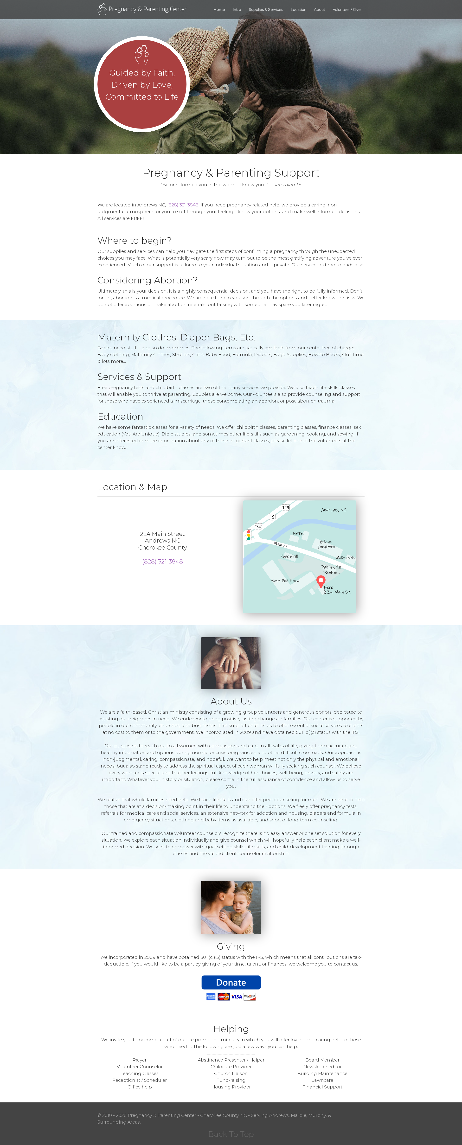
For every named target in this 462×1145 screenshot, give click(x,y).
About (319, 9)
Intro (237, 9)
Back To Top (231, 1134)
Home (219, 9)
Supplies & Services (266, 9)
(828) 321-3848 (183, 205)
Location (298, 9)
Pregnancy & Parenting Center (147, 9)
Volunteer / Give (347, 9)
